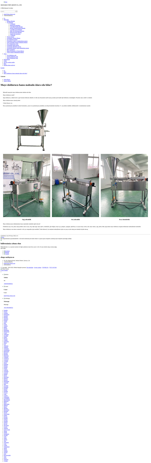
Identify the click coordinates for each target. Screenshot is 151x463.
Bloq (5, 63)
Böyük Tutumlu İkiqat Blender (17, 28)
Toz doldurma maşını (12, 39)
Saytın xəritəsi (37, 267)
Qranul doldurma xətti (12, 56)
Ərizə (5, 53)
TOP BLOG (45, 267)
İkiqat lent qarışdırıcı (15, 25)
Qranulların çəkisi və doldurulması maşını (17, 41)
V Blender (12, 24)
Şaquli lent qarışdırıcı (15, 34)
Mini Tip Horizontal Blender (17, 31)
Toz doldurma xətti (11, 55)
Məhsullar (6, 19)
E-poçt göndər (4, 270)
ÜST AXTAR (53, 267)
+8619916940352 (8, 283)
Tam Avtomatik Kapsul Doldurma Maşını (17, 42)
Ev (4, 18)
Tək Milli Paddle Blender (16, 26)
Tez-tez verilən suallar (9, 62)
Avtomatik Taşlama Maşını (13, 38)
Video (5, 61)
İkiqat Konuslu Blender (16, 32)
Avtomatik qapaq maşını (13, 45)
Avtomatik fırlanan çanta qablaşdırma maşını (18, 48)
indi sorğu (3, 248)
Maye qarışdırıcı (11, 49)
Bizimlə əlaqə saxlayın (9, 65)
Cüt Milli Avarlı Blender (16, 29)
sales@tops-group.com (9, 263)
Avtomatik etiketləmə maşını (14, 46)
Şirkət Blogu (7, 79)
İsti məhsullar (30, 267)
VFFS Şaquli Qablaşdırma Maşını (15, 52)
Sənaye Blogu (7, 81)
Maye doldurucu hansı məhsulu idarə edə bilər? (15, 73)
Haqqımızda (7, 59)
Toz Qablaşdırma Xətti (12, 44)
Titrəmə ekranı (10, 36)
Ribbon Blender (11, 21)
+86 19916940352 (8, 307)
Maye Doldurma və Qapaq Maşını (15, 51)
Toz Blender (10, 22)
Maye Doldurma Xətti (12, 58)
